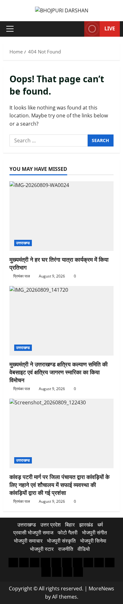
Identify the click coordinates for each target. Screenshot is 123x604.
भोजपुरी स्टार (42, 548)
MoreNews (101, 588)
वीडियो (84, 548)
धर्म (100, 524)
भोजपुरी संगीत (94, 532)
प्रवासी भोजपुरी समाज (33, 532)
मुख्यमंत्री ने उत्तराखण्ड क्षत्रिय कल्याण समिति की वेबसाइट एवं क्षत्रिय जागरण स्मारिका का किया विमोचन (58, 372)
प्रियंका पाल (21, 276)
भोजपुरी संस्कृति (61, 540)
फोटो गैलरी (68, 532)
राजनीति (65, 548)
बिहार (70, 524)
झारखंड (86, 524)
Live (109, 28)
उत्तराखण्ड (23, 243)
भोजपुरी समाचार (28, 540)
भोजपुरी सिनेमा (93, 540)
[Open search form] (76, 29)
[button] (10, 28)
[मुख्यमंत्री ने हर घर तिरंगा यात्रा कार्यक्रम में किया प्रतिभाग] (61, 216)
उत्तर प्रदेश (50, 524)
